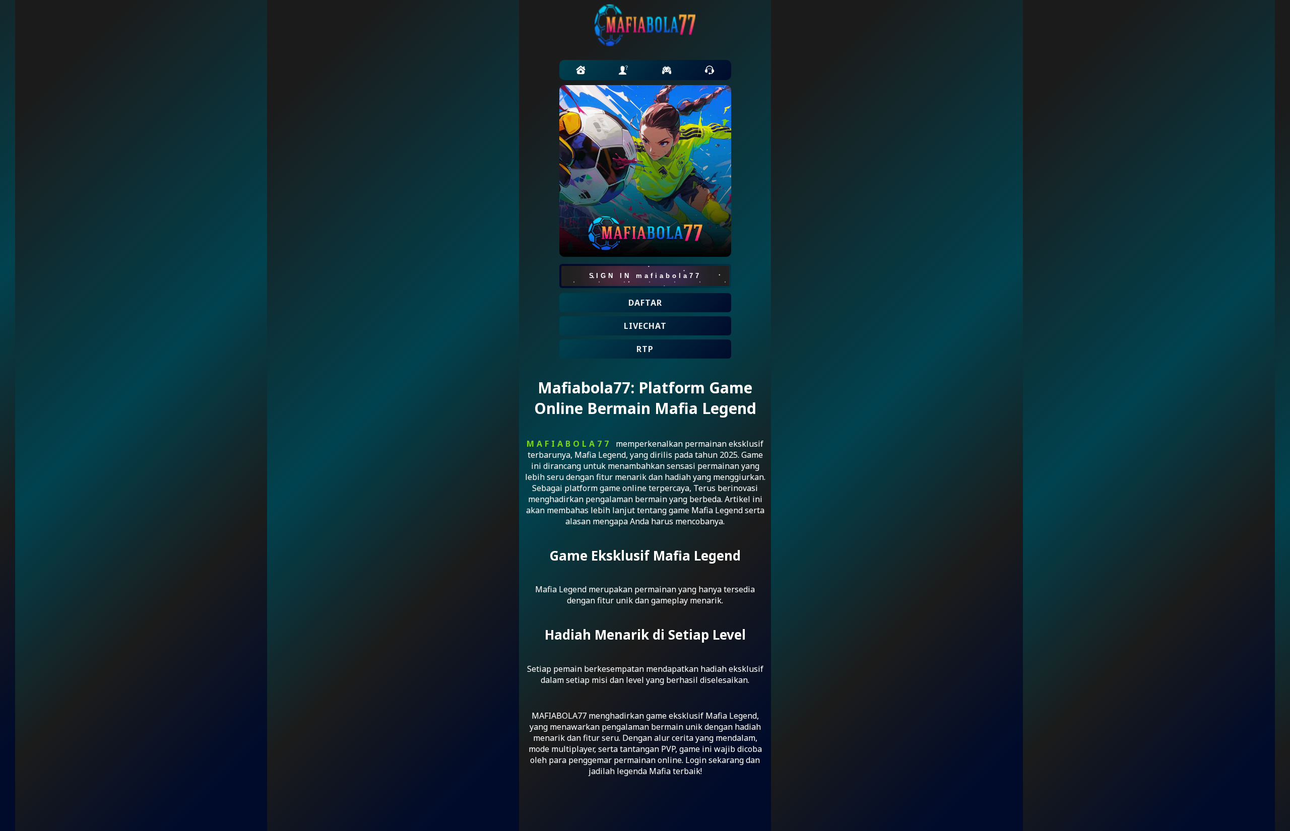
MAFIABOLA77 (569, 443)
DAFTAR (645, 302)
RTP (645, 349)
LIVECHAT (645, 325)
